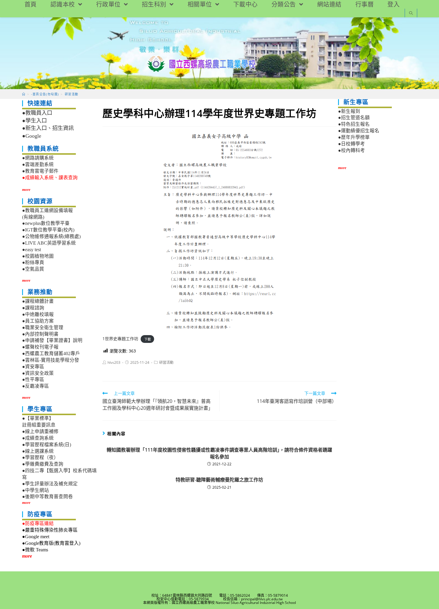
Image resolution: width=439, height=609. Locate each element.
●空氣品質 (33, 268)
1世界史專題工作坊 (120, 338)
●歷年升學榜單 (354, 137)
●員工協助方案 (38, 320)
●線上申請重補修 (40, 431)
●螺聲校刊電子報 (40, 346)
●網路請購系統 (38, 157)
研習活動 (166, 362)
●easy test (31, 249)
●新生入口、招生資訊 (48, 128)
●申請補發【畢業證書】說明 (52, 340)
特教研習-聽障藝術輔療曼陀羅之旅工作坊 (219, 479)
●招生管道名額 (354, 117)
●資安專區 (33, 366)
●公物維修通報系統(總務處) (51, 236)
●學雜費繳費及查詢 (42, 464)
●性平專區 (33, 379)
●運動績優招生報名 (358, 130)
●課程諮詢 (33, 307)
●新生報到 (349, 111)
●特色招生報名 (354, 124)
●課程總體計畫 (38, 301)
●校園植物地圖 (38, 256)
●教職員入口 (37, 113)
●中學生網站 (35, 490)
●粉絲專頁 (33, 262)
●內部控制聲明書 (40, 334)
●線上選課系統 (38, 451)
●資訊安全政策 (38, 373)
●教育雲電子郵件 (40, 171)
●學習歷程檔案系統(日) (46, 444)
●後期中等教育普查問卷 (47, 496)
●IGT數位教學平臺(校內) (48, 229)
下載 (147, 339)
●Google (31, 136)
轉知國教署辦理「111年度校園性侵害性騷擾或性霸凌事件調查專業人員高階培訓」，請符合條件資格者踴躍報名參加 (219, 453)
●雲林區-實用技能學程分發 (50, 360)
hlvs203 (114, 362)
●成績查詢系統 (38, 438)
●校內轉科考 (351, 150)
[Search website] (411, 13)
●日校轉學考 (351, 143)
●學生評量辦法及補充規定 (50, 483)
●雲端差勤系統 (38, 164)
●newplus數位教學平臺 (46, 223)
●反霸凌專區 (35, 386)
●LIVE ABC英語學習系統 (49, 243)
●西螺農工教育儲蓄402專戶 (51, 353)
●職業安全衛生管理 (42, 327)
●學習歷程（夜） (40, 457)
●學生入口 (34, 121)
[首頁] (23, 94)
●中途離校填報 (38, 314)
